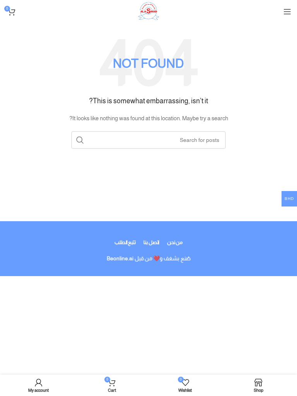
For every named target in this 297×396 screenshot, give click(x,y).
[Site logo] (148, 11)
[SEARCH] (80, 140)
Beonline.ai (120, 258)
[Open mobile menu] (287, 11)
